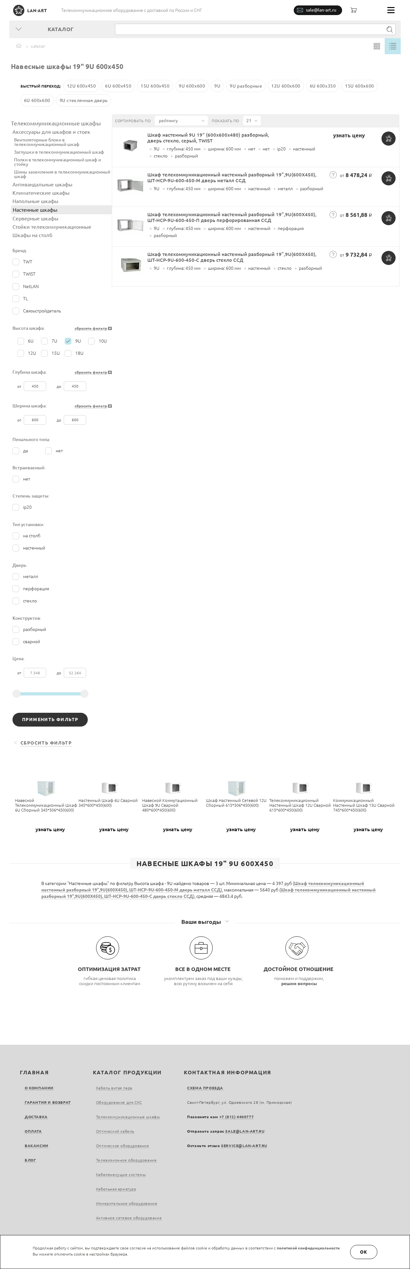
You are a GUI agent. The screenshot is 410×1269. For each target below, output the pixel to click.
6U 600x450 (118, 86)
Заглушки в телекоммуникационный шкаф (59, 152)
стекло (30, 600)
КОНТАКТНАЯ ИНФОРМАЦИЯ (227, 1072)
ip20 (27, 507)
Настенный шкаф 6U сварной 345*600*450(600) (108, 802)
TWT (27, 261)
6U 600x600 (37, 100)
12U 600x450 (81, 86)
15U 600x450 (155, 86)
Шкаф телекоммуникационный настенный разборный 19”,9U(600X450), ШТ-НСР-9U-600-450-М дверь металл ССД (231, 177)
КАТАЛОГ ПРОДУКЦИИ (127, 1072)
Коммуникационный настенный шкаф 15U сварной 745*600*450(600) (364, 805)
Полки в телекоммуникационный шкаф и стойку (57, 162)
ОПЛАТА (33, 1131)
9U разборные (246, 86)
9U (217, 86)
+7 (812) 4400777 (236, 1117)
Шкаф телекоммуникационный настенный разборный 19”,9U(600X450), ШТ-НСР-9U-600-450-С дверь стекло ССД (231, 257)
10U (103, 341)
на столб (31, 535)
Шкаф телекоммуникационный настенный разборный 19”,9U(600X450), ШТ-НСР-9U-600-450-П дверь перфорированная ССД (231, 217)
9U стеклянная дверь (84, 100)
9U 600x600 (192, 86)
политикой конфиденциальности (308, 1248)
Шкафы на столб (32, 235)
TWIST (29, 274)
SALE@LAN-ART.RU (244, 1131)
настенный (34, 547)
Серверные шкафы (35, 218)
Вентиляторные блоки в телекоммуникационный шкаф (46, 142)
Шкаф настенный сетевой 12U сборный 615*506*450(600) (236, 802)
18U (79, 353)
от (19, 386)
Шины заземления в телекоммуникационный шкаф (62, 174)
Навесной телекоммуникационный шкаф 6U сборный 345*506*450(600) (46, 805)
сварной (31, 641)
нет (59, 450)
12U (32, 353)
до (59, 386)
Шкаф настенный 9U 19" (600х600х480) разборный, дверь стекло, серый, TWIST (208, 137)
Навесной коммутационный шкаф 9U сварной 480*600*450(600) (170, 805)
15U (56, 353)
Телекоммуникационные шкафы (56, 123)
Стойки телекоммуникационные (51, 227)
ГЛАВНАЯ (34, 1072)
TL (25, 298)
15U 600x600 (359, 86)
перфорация (36, 588)
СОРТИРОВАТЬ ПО (133, 121)
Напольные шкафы (35, 201)
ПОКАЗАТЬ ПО (225, 121)
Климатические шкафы (41, 193)
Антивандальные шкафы (42, 184)
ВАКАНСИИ (36, 1146)
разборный (34, 629)
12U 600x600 (285, 86)
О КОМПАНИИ (39, 1088)
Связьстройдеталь (42, 310)
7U (54, 341)
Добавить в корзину (388, 139)
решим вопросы (299, 983)
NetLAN (31, 286)
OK (364, 1252)
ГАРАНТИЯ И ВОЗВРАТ (48, 1102)
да (25, 450)
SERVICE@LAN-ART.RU (244, 1146)
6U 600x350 (323, 86)
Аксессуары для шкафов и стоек (51, 132)
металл (30, 576)
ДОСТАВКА (36, 1117)
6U (31, 341)
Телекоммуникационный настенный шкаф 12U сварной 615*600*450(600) (300, 805)
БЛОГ (30, 1160)
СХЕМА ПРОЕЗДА (205, 1088)
